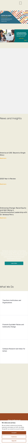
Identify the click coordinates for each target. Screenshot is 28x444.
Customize (14, 436)
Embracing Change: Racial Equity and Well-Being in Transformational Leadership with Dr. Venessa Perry (13, 211)
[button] (20, 3)
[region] (14, 432)
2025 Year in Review (8, 179)
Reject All (14, 440)
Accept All (14, 432)
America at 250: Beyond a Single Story (12, 154)
